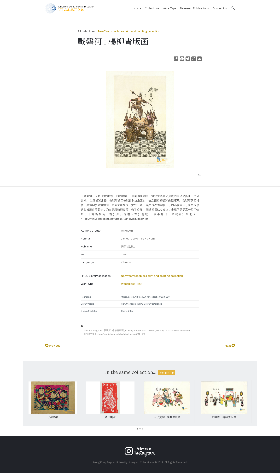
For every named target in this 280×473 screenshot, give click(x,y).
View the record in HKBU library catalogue (141, 304)
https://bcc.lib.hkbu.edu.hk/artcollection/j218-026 (145, 297)
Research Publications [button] (194, 8)
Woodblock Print (131, 283)
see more (166, 372)
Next (228, 345)
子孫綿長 (52, 417)
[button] (233, 8)
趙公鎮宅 (110, 417)
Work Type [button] (169, 8)
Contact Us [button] (219, 8)
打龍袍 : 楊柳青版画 (224, 417)
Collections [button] (152, 8)
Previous (54, 345)
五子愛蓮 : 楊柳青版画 (167, 417)
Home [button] (137, 8)
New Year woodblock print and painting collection (129, 31)
